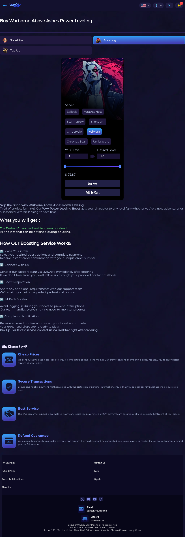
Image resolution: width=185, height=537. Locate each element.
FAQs (97, 471)
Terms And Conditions (13, 479)
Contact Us (99, 463)
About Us (6, 487)
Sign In (97, 479)
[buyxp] (15, 5)
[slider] (92, 166)
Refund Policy (8, 471)
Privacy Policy (8, 463)
